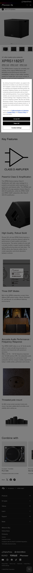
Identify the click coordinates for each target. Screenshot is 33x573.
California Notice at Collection (20, 110)
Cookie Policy (11, 112)
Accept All (16, 119)
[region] (16, 105)
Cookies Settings (16, 128)
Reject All (16, 123)
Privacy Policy (22, 112)
